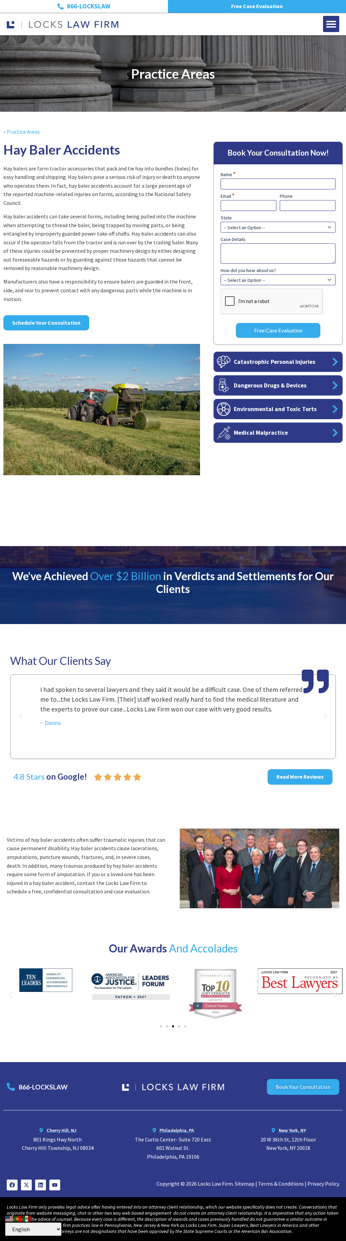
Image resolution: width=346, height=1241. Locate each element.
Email (227, 196)
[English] (9, 1217)
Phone (286, 196)
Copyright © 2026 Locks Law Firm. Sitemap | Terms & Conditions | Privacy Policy (247, 1183)
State (226, 218)
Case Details (233, 239)
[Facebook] (12, 1185)
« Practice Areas (21, 131)
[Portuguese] (18, 1217)
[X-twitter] (26, 1185)
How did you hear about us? (248, 270)
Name (228, 174)
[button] (331, 24)
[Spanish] (27, 1217)
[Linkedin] (40, 1185)
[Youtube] (54, 1185)
